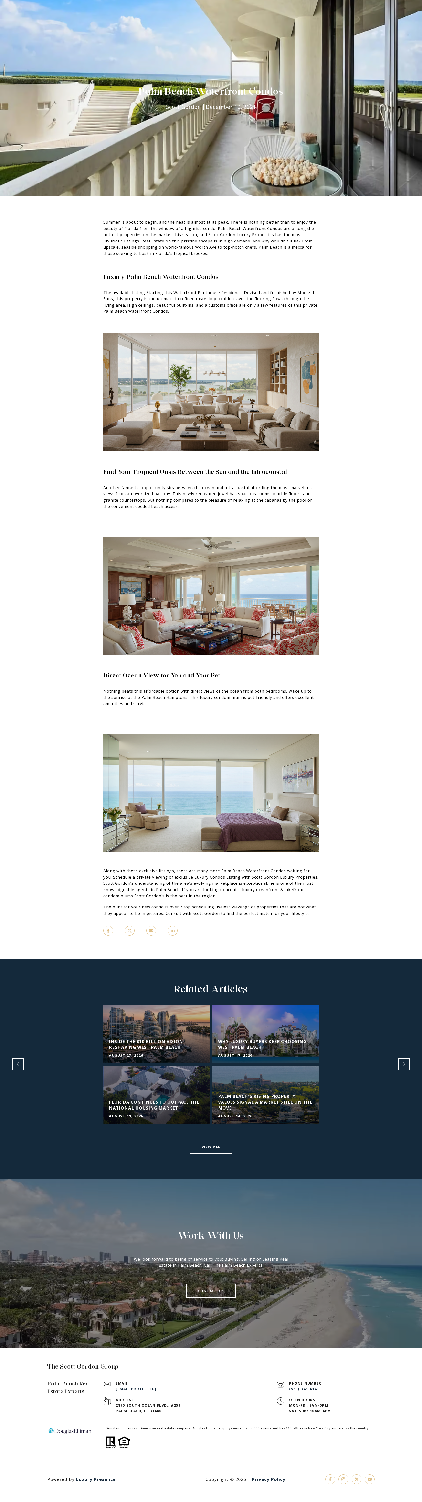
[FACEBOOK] (330, 1479)
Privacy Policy (268, 1479)
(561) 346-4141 (304, 1389)
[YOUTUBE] (370, 1479)
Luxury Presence (96, 1479)
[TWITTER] (356, 1479)
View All (211, 1146)
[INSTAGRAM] (343, 1479)
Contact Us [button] (211, 1290)
